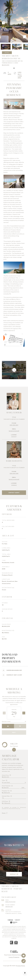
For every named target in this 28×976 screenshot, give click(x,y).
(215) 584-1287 (14, 425)
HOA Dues (5, 801)
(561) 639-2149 (14, 473)
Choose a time (6, 721)
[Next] (23, 713)
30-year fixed (6, 782)
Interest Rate (6, 796)
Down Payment (6, 785)
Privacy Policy (20, 965)
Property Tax (6, 790)
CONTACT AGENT (14, 492)
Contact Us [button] (14, 874)
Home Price (5, 775)
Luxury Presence (14, 957)
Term (3, 780)
